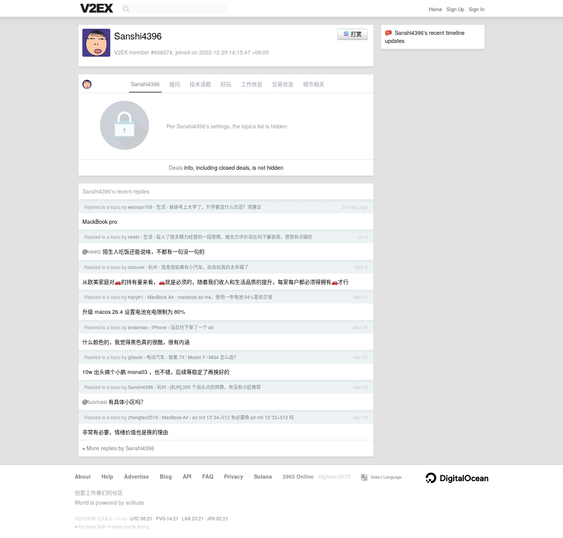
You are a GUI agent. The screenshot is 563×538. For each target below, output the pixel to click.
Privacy (233, 476)
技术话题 (200, 84)
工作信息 (251, 84)
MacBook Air (160, 297)
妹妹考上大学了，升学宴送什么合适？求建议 (215, 206)
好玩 (226, 84)
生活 (160, 206)
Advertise (136, 476)
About (83, 476)
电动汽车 (155, 357)
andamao (138, 327)
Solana (263, 476)
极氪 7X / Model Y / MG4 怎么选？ (203, 357)
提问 (174, 84)
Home (435, 9)
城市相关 (313, 84)
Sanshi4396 (145, 84)
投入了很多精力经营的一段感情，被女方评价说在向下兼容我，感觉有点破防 (234, 236)
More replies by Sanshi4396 (120, 448)
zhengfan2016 (143, 417)
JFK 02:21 (217, 518)
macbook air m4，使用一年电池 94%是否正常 (225, 297)
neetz (133, 236)
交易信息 (282, 84)
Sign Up (455, 9)
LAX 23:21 (193, 518)
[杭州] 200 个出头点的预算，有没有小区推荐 (215, 387)
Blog (166, 476)
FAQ (207, 476)
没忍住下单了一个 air (192, 327)
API (187, 476)
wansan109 (140, 206)
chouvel (136, 267)
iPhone (159, 327)
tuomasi (97, 401)
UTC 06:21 (141, 518)
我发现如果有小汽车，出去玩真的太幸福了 (205, 267)
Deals (176, 167)
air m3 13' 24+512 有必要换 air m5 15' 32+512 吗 (243, 417)
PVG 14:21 (167, 518)
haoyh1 (136, 297)
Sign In (476, 9)
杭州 (152, 267)
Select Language (384, 477)
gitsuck (135, 357)
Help (107, 476)
